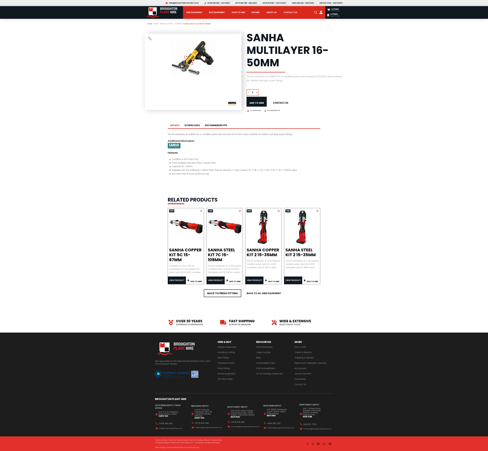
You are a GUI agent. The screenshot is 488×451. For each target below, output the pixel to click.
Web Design (160, 447)
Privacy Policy (216, 440)
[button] (315, 12)
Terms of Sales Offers (199, 440)
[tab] (175, 125)
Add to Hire (256, 102)
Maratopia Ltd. (193, 447)
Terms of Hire (161, 440)
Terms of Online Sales (178, 440)
